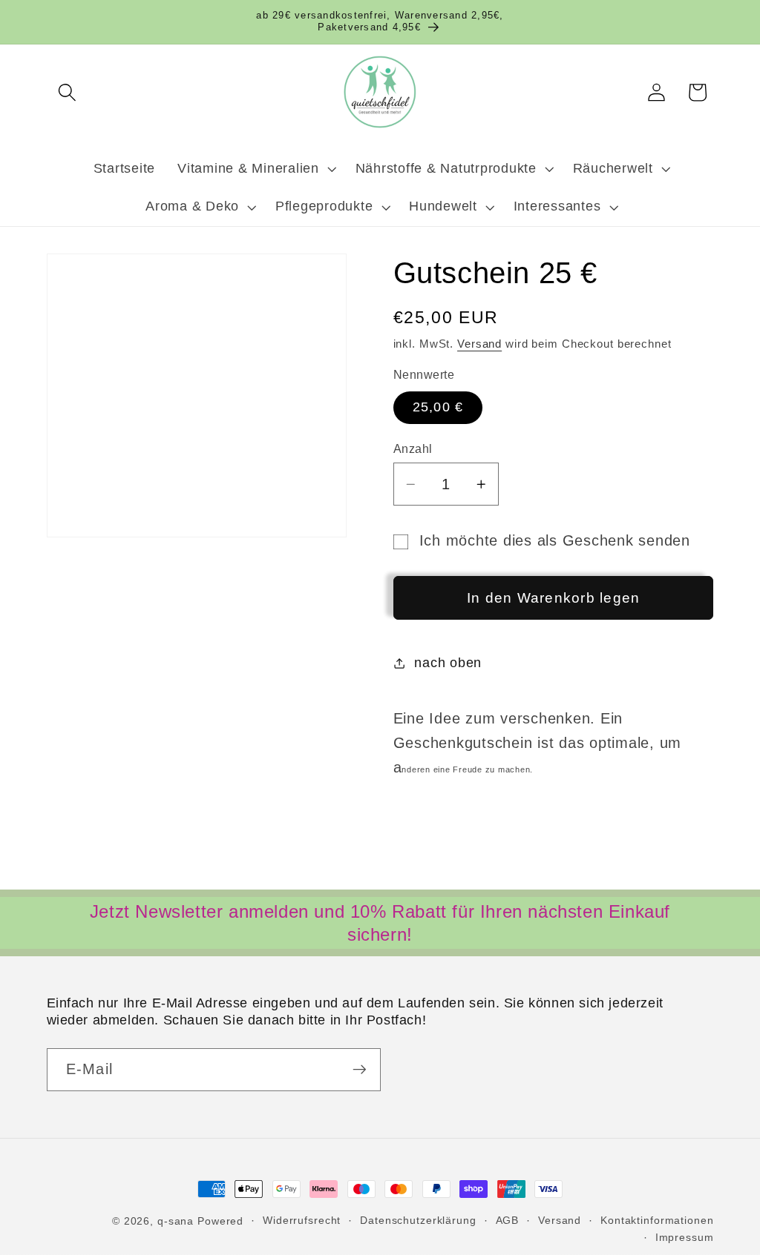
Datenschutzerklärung (418, 1220)
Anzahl (413, 448)
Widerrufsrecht (302, 1220)
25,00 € (438, 407)
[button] (67, 92)
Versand (479, 343)
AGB (508, 1220)
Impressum (684, 1237)
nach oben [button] (448, 662)
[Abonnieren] (359, 1069)
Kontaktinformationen (657, 1220)
